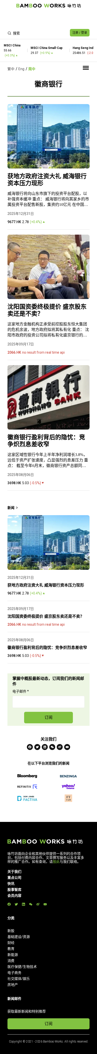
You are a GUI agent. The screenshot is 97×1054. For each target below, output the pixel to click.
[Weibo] (60, 747)
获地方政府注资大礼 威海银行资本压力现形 (47, 179)
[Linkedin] (45, 747)
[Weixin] (52, 747)
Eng (21, 69)
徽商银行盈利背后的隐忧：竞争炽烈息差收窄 (46, 441)
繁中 (10, 69)
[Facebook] (30, 747)
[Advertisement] (48, 18)
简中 (31, 69)
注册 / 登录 (79, 32)
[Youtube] (67, 747)
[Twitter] (37, 747)
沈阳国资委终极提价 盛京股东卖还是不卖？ (47, 310)
